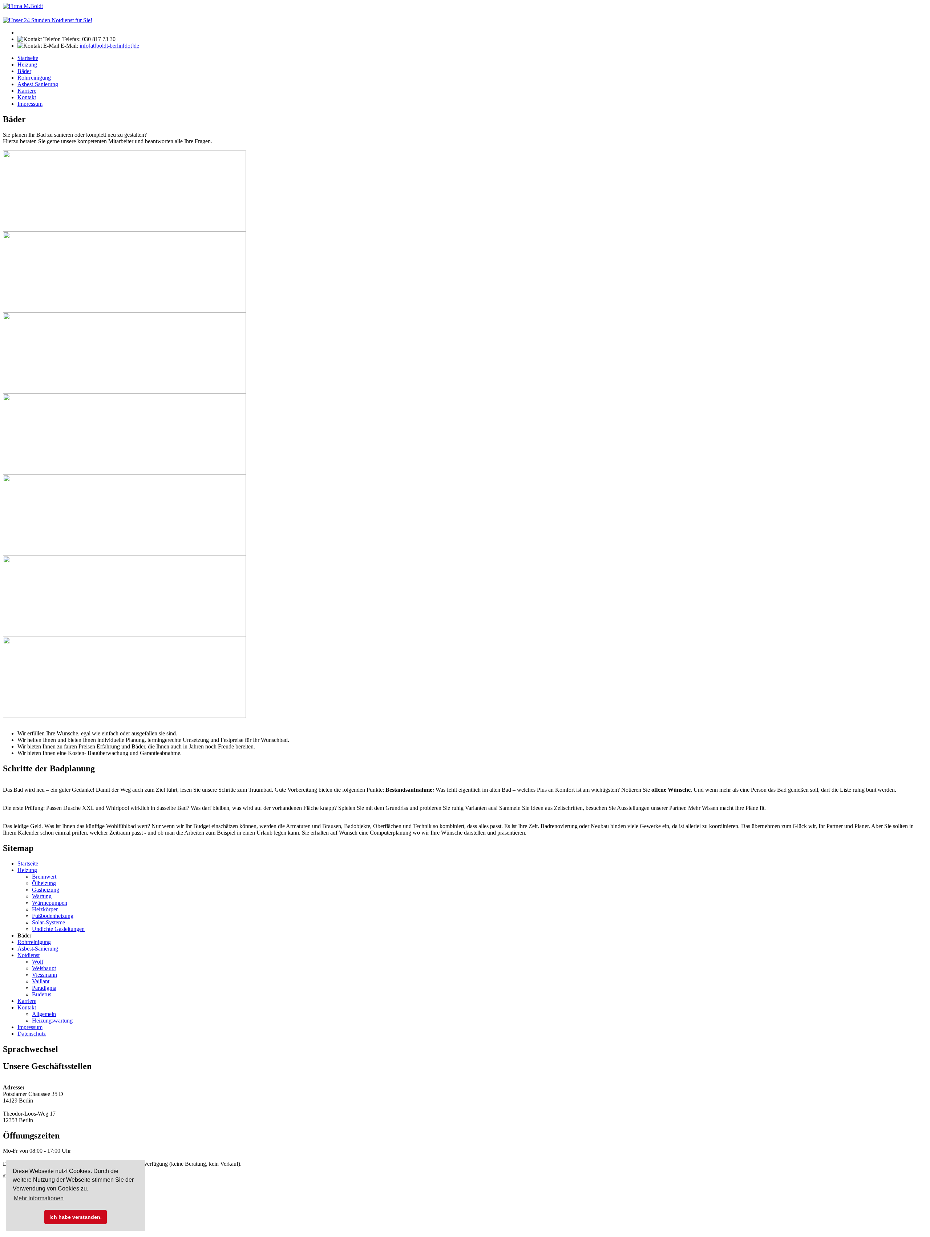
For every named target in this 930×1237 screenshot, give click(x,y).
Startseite (27, 58)
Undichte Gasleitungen (58, 929)
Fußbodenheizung (52, 916)
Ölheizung (44, 883)
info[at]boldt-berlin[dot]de (109, 46)
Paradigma (44, 988)
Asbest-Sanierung (37, 84)
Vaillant (40, 981)
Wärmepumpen (49, 903)
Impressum (30, 104)
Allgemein (44, 1014)
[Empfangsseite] (23, 6)
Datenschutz (31, 1034)
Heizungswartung (52, 1020)
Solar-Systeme (48, 922)
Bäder (24, 71)
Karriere (26, 91)
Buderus (41, 994)
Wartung (42, 896)
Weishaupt (44, 968)
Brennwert (44, 876)
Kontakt (26, 97)
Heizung (27, 64)
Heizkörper (45, 909)
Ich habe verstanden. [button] (75, 1217)
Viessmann (44, 975)
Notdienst (28, 955)
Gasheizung (45, 890)
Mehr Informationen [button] (39, 1198)
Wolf (37, 962)
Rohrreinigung (34, 78)
